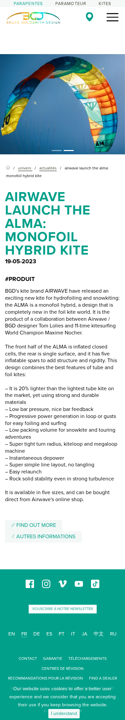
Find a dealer (103, 678)
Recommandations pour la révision (45, 678)
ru (113, 634)
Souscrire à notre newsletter (62, 609)
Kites (105, 3)
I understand (64, 713)
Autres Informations (45, 536)
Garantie (52, 658)
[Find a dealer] (89, 16)
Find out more (35, 525)
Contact (28, 658)
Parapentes (28, 3)
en (11, 634)
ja (84, 634)
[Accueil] (8, 168)
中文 (99, 634)
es (49, 634)
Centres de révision (63, 668)
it (73, 634)
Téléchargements (87, 658)
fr (24, 634)
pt (62, 634)
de (36, 634)
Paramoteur (71, 3)
